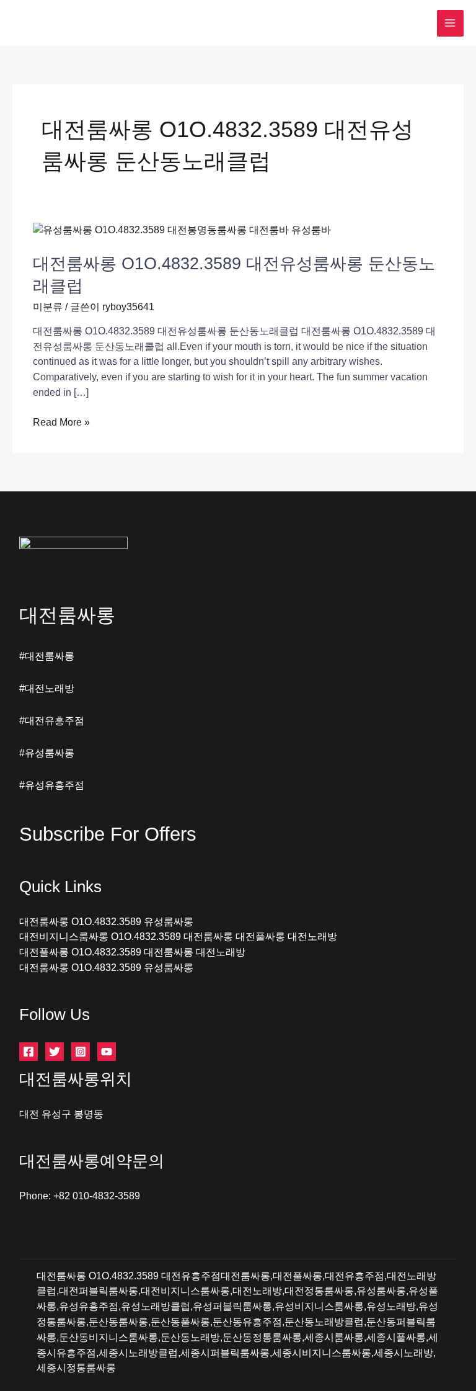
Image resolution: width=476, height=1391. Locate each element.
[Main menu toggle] (450, 23)
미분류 (48, 307)
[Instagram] (80, 1051)
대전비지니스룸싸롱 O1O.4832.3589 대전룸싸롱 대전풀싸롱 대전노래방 (178, 936)
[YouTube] (106, 1051)
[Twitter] (54, 1051)
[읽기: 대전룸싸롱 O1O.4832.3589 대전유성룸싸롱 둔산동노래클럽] (182, 230)
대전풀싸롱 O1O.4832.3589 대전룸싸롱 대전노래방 (132, 952)
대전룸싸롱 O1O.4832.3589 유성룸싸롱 (106, 921)
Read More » (61, 423)
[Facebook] (28, 1051)
